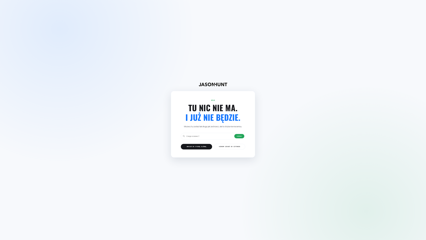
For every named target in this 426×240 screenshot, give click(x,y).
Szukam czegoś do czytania (229, 146)
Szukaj (239, 136)
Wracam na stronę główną (196, 146)
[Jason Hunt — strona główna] (213, 84)
